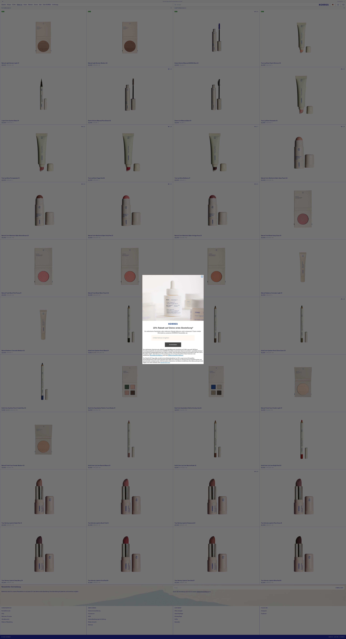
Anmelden (173, 345)
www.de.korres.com (165, 362)
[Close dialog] (202, 276)
